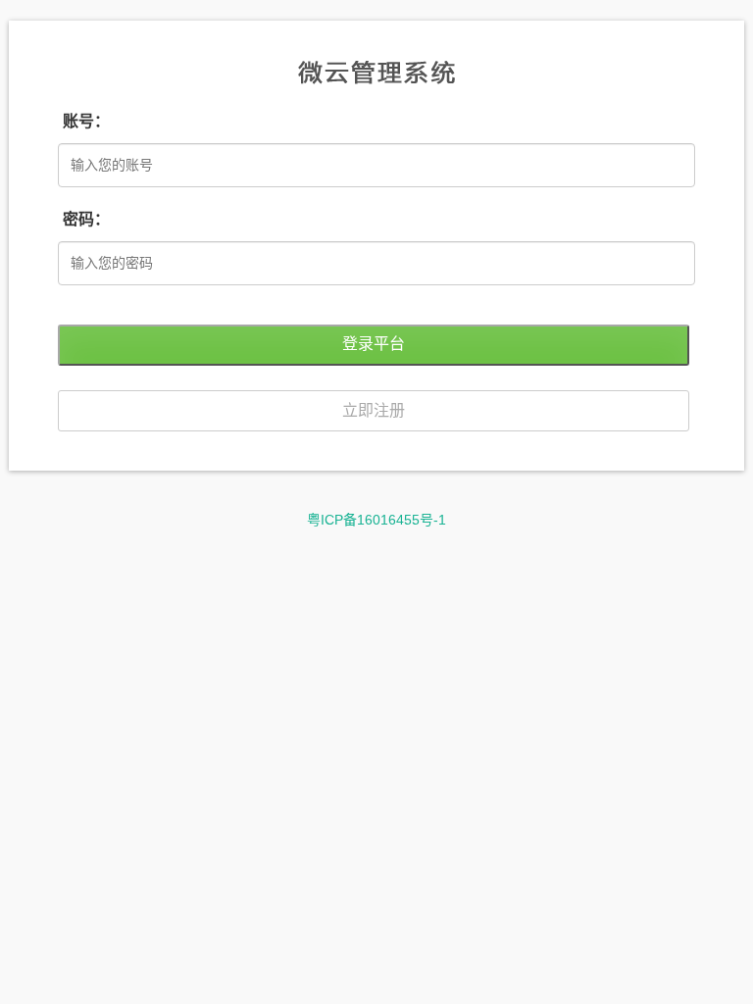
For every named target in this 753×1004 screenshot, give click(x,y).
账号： (86, 121)
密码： (86, 219)
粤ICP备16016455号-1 (376, 519)
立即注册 (373, 410)
